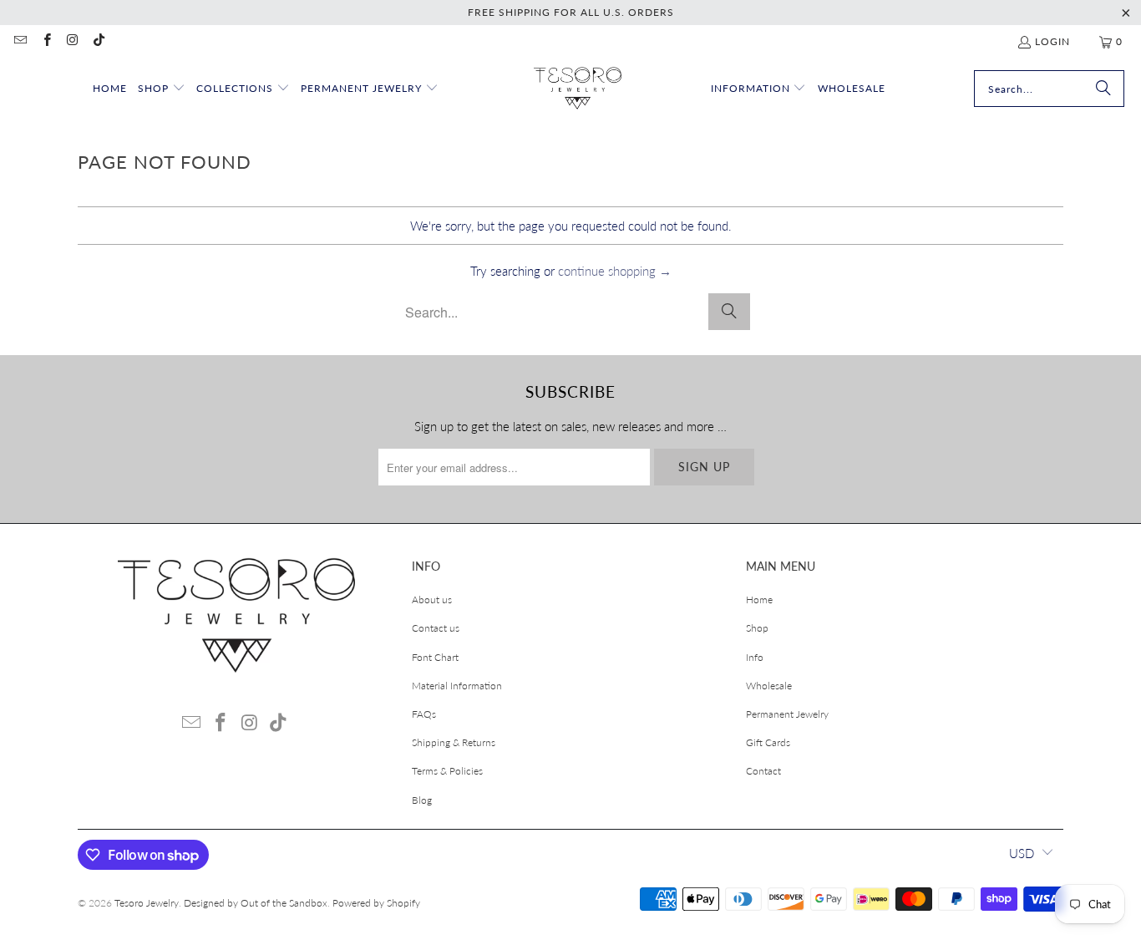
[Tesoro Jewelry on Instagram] (72, 41)
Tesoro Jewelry (146, 903)
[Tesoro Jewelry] (577, 89)
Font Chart (435, 657)
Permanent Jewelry (787, 714)
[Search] (1103, 88)
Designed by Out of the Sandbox (255, 903)
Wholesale (769, 685)
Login (1052, 41)
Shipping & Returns (453, 742)
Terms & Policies (447, 771)
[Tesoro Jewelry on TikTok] (98, 41)
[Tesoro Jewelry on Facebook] (45, 41)
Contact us (435, 628)
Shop (757, 628)
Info (754, 657)
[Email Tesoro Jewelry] (20, 41)
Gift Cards (768, 742)
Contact (763, 771)
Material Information (457, 685)
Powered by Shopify (376, 903)
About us (432, 599)
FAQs (424, 714)
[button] (161, 89)
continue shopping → (615, 270)
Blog (422, 800)
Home (759, 599)
